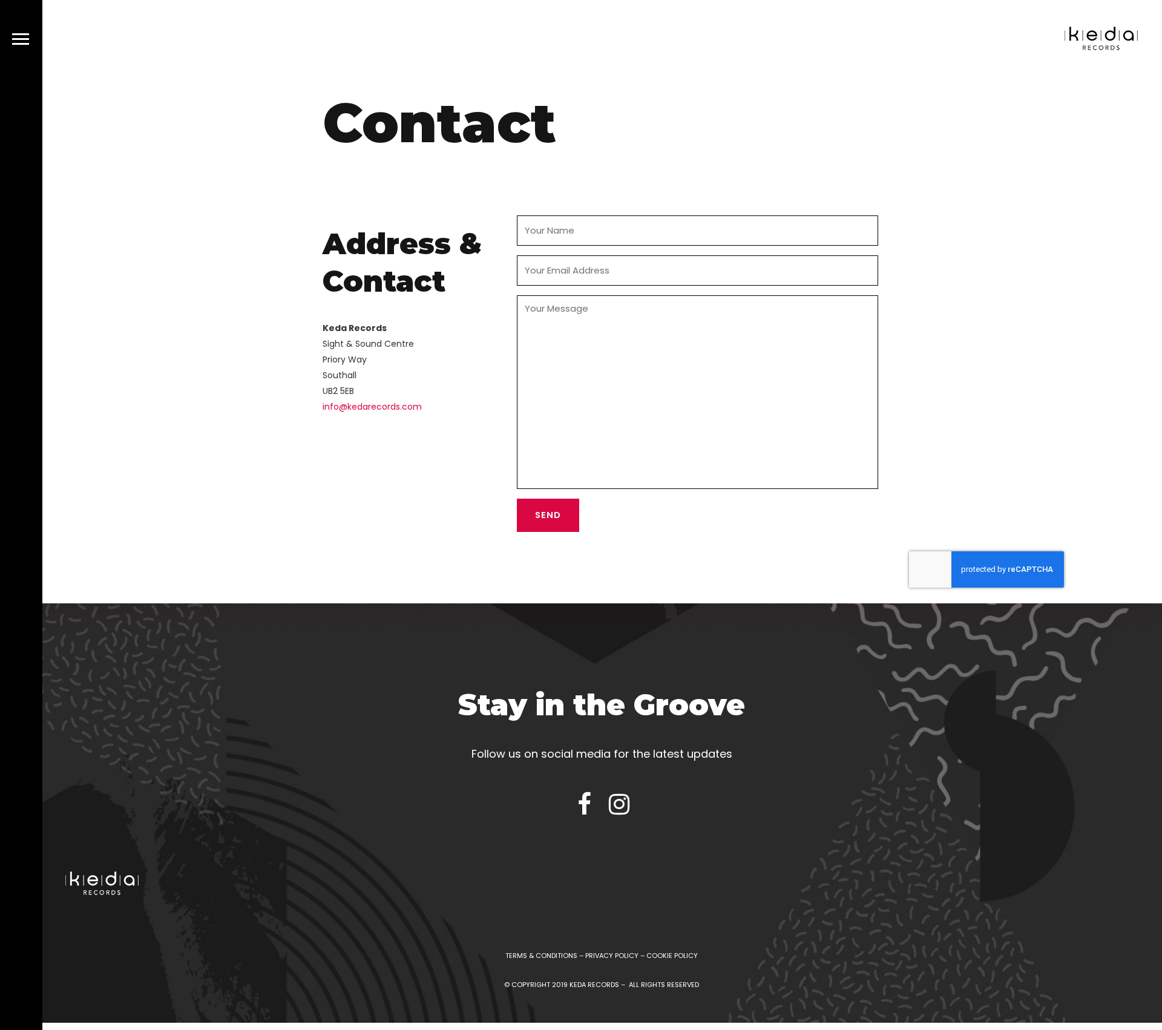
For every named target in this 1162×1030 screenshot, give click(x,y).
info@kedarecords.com (372, 407)
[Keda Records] (1101, 40)
